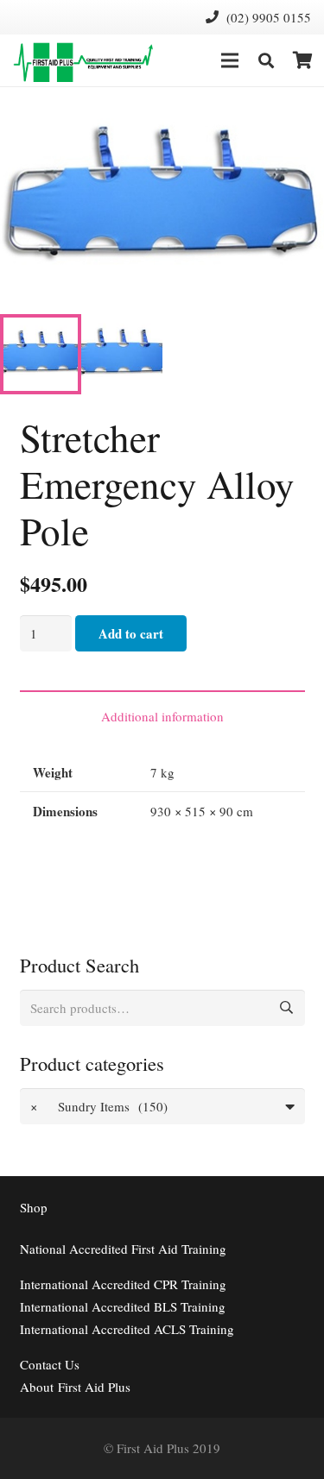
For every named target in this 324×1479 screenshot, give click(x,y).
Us (49, 1364)
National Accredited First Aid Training (123, 1248)
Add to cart (130, 633)
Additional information (162, 716)
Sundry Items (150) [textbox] (99, 1106)
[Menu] (230, 60)
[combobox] (162, 1106)
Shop (34, 1207)
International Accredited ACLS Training (127, 1328)
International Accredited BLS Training (123, 1306)
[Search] (266, 60)
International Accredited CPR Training (123, 1284)
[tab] (162, 715)
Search (287, 1008)
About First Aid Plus (75, 1386)
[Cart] (302, 60)
